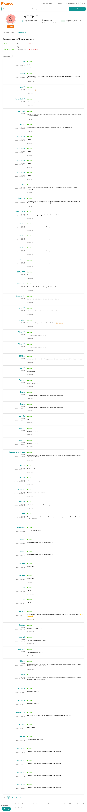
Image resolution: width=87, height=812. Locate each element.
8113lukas (21, 661)
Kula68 (22, 125)
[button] (48, 3)
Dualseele (21, 198)
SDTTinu (22, 356)
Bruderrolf (21, 637)
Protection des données (51, 803)
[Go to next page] (20, 797)
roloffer (22, 416)
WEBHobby (21, 527)
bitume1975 (20, 712)
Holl (23, 185)
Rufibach (22, 73)
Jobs (70, 803)
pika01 (22, 87)
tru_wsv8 (21, 688)
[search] (77, 9)
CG (15, 803)
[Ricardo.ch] (7, 3)
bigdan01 (21, 490)
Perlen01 (22, 539)
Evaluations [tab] (22, 32)
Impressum (40, 803)
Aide (60, 803)
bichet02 (22, 724)
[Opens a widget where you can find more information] (6, 809)
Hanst (23, 514)
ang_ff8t (22, 61)
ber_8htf (22, 611)
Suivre (11, 26)
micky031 (21, 368)
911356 (22, 478)
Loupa (23, 587)
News (65, 803)
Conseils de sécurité (79, 803)
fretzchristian (20, 212)
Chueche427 (20, 284)
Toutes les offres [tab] (8, 32)
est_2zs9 (21, 649)
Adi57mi (22, 380)
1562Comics (20, 137)
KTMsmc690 (20, 502)
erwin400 (21, 308)
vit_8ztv (22, 320)
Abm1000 (21, 332)
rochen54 (21, 428)
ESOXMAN (21, 272)
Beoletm (22, 563)
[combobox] (35, 9)
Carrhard (22, 625)
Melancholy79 (20, 99)
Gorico (22, 392)
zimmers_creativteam (16, 452)
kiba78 (22, 466)
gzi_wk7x (21, 111)
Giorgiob (22, 736)
